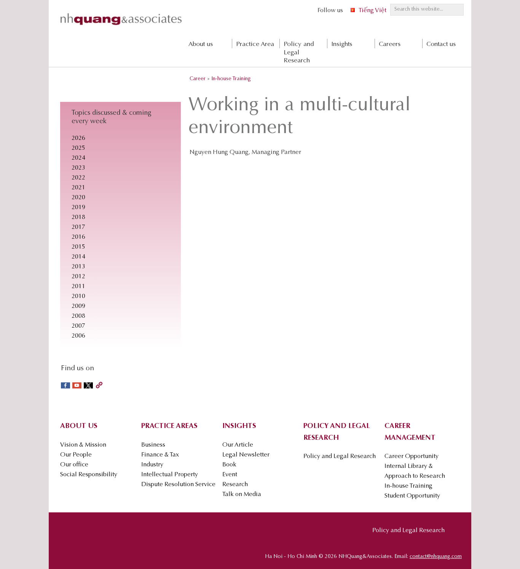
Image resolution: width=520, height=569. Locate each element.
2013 (78, 267)
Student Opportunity (412, 496)
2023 (78, 168)
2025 (78, 148)
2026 (78, 138)
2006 (78, 336)
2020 (78, 198)
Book (229, 465)
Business (153, 445)
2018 (78, 217)
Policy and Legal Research (339, 456)
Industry (152, 465)
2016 (78, 237)
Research (235, 485)
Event (229, 475)
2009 (78, 306)
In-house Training (408, 486)
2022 (78, 178)
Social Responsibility (88, 475)
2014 (78, 257)
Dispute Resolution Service (178, 485)
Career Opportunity (411, 456)
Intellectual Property (169, 475)
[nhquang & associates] (121, 27)
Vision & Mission (83, 445)
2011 (78, 287)
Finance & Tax (160, 455)
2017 (78, 227)
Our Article (237, 445)
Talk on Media (241, 494)
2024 (78, 158)
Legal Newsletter (246, 455)
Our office (74, 465)
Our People (76, 455)
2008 (78, 316)
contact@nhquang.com (436, 556)
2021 (78, 188)
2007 (78, 326)
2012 (78, 277)
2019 (78, 207)
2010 (78, 296)
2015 (78, 247)
